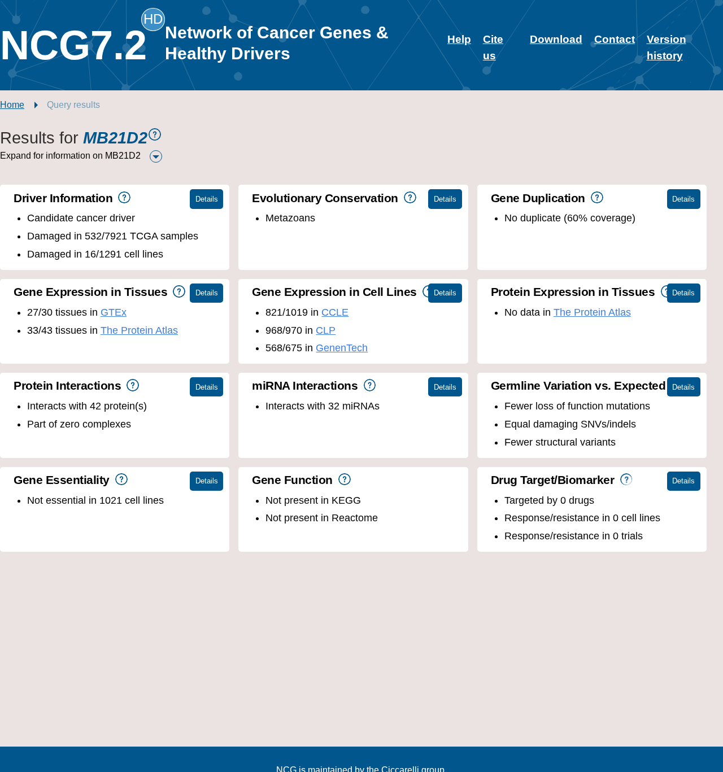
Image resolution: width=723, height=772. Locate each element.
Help (459, 39)
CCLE (335, 312)
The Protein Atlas (139, 330)
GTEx (114, 312)
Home (12, 105)
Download (556, 39)
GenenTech (342, 348)
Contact (614, 39)
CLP (326, 330)
